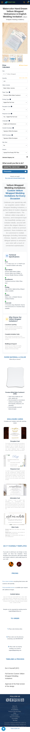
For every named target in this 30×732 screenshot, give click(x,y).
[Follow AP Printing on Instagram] (18, 699)
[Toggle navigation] (2, 2)
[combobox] (15, 88)
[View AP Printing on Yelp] (22, 699)
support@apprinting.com (15, 650)
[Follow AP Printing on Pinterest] (15, 699)
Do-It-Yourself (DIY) (12, 668)
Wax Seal (4, 142)
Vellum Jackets (6, 85)
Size (3, 71)
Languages (5, 120)
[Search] (24, 2)
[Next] (26, 38)
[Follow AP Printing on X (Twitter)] (7, 699)
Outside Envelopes (7, 128)
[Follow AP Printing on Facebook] (11, 699)
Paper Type (5, 92)
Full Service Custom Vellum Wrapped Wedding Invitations (14, 676)
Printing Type (5, 99)
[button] (3, 380)
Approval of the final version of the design (15, 685)
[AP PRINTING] (10, 2)
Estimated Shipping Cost (8, 157)
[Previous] (4, 38)
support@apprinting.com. (15, 611)
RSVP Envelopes (6, 135)
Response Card (6, 113)
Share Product (24, 65)
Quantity (4, 78)
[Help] (9, 92)
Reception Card (6, 106)
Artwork (4, 149)
